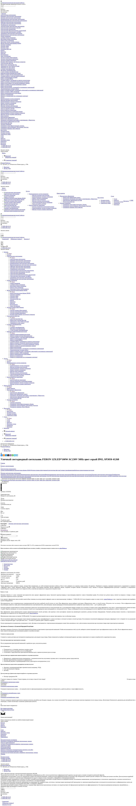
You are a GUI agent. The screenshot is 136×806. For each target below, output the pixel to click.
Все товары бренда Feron (7, 709)
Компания (3, 727)
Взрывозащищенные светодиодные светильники (58, 474)
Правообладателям (6, 748)
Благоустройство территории (18, 380)
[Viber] (10, 455)
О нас (8, 419)
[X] (8, 455)
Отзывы (6, 569)
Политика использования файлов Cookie (12, 751)
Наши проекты (11, 388)
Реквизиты (3, 734)
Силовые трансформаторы (17, 327)
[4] (68, 489)
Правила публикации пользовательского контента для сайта (17, 749)
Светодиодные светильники (17, 259)
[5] (68, 490)
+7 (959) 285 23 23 (6, 145)
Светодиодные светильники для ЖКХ (102, 476)
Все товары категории (7, 708)
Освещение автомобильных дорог (10, 697)
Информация (4, 737)
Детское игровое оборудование (18, 310)
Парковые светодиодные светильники (11, 474)
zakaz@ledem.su (6, 163)
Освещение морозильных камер (9, 686)
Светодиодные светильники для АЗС (41, 476)
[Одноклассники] (4, 455)
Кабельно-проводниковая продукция (20, 334)
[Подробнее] (1, 691)
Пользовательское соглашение (9, 739)
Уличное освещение (15, 402)
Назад (10, 253)
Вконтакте (6, 167)
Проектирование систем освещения (19, 365)
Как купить (10, 411)
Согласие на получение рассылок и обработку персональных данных (19, 752)
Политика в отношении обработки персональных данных (16, 741)
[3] (68, 487)
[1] (68, 484)
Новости (3, 731)
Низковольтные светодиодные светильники (19, 477)
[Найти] (2, 8)
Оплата (6, 567)
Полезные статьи (5, 732)
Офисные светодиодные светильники (81, 474)
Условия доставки (5, 758)
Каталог (9, 255)
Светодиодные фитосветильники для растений (79, 476)
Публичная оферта (6, 747)
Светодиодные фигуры (16, 318)
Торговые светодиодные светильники (102, 474)
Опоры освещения (15, 283)
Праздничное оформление (17, 392)
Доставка (6, 568)
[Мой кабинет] (1, 232)
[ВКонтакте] (2, 455)
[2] (68, 486)
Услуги (9, 361)
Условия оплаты (5, 757)
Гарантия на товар (5, 745)
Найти (2, 789)
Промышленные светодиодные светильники (33, 474)
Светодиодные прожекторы (58, 476)
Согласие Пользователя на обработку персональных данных (17, 744)
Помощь (3, 754)
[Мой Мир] (6, 455)
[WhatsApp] (13, 455)
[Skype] (15, 455)
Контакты (3, 735)
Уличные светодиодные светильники (19, 523)
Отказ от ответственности (8, 742)
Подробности (4, 530)
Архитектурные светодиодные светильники (19, 476)
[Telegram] (17, 455)
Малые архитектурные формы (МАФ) (20, 293)
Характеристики (8, 564)
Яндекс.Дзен (7, 168)
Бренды (3, 725)
